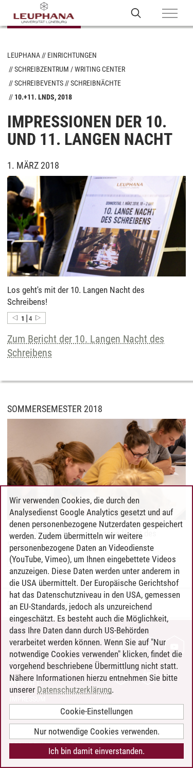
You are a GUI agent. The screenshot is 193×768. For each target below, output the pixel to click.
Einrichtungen (72, 55)
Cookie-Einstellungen (96, 711)
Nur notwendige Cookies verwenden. (97, 731)
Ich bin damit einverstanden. (96, 751)
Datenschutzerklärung (74, 689)
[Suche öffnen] (136, 13)
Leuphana (23, 55)
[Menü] (170, 14)
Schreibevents (38, 83)
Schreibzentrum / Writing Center (69, 69)
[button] (14, 317)
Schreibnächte (96, 83)
